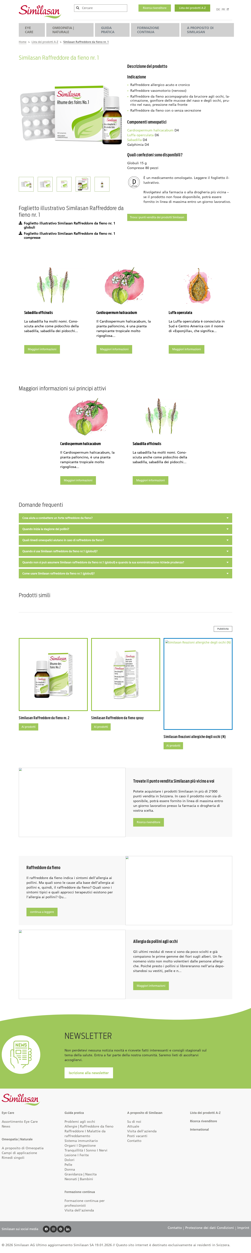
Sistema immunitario (81, 1141)
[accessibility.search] (78, 7)
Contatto (134, 1141)
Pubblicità (223, 628)
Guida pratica (107, 30)
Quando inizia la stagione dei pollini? (45, 529)
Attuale (133, 1126)
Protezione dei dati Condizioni (209, 1228)
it (228, 9)
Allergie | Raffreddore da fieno (89, 1126)
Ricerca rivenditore (154, 8)
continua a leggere (42, 912)
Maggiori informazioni (42, 349)
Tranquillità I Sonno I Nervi (86, 1150)
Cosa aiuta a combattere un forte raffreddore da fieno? (57, 518)
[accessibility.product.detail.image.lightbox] (71, 116)
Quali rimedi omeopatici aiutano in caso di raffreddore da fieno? (63, 540)
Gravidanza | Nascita (81, 1174)
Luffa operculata (140, 135)
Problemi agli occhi (80, 1122)
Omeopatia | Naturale (63, 30)
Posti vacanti (137, 1136)
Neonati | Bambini (79, 1179)
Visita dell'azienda (79, 1210)
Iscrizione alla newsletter (89, 1073)
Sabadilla (134, 140)
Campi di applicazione (19, 1153)
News (6, 1126)
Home (22, 42)
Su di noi (134, 1122)
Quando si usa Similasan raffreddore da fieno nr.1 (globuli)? (59, 551)
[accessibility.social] (46, 1229)
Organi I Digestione (80, 1145)
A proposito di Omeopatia (23, 1148)
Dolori (69, 1160)
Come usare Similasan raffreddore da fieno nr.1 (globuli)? (58, 573)
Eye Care (29, 30)
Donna (70, 1169)
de (218, 9)
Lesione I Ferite (77, 1155)
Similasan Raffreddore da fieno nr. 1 (86, 42)
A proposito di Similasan (200, 30)
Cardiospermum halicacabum (150, 130)
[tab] (125, 518)
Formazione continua (148, 30)
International (199, 1129)
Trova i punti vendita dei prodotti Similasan (157, 217)
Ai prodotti (29, 726)
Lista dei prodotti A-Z (192, 8)
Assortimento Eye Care (20, 1122)
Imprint (243, 1228)
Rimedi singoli (13, 1158)
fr (223, 9)
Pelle (68, 1165)
